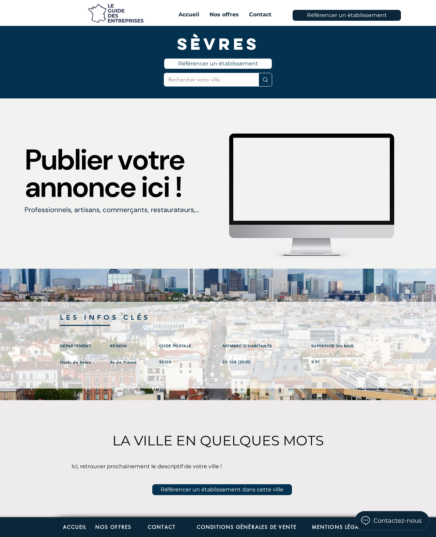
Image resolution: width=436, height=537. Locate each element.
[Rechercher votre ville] (265, 79)
